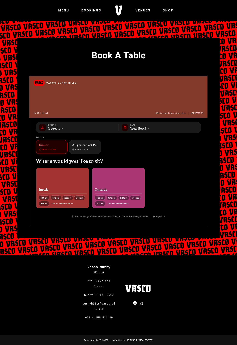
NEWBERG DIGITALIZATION (139, 340)
